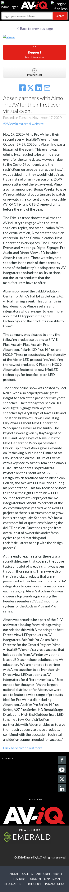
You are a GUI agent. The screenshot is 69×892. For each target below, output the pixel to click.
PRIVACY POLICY (54, 883)
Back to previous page (36, 28)
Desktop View (35, 799)
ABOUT (14, 873)
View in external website (25, 124)
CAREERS (27, 873)
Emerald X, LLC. (33, 857)
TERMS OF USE (33, 883)
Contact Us (7, 758)
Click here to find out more (23, 748)
